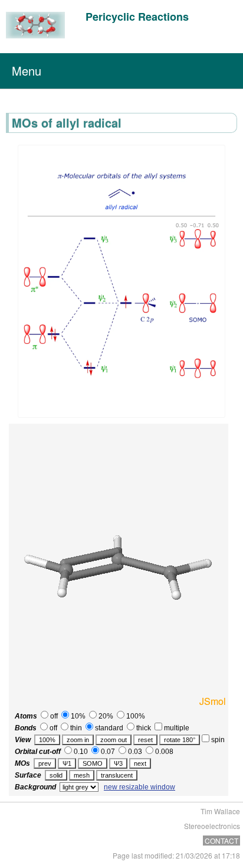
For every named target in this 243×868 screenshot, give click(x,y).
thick (142, 728)
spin (217, 740)
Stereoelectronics (212, 826)
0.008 (163, 751)
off (53, 716)
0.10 (80, 751)
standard (108, 728)
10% (77, 716)
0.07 (107, 751)
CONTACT (221, 841)
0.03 (134, 751)
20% (105, 716)
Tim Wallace (220, 811)
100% (134, 716)
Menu (26, 70)
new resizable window (139, 787)
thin (75, 728)
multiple (175, 728)
